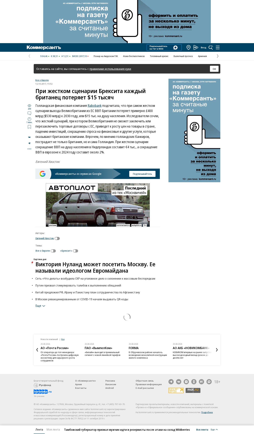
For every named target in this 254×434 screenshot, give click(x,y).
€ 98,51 (54, 56)
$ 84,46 (44, 56)
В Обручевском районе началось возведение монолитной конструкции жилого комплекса (148, 355)
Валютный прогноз (183, 56)
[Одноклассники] (193, 381)
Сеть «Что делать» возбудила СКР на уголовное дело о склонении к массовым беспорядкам (95, 278)
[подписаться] (58, 238)
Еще (38, 305)
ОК (214, 69)
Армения (202, 56)
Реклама (110, 380)
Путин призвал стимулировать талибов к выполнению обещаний (78, 285)
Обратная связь (145, 380)
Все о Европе (42, 80)
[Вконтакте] (178, 381)
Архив (78, 384)
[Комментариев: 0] (29, 113)
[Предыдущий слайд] (37, 349)
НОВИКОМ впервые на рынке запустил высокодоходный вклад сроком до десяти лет (192, 355)
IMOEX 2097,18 (79, 56)
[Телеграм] (171, 381)
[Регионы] (188, 47)
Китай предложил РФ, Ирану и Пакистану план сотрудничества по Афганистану (87, 292)
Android (109, 387)
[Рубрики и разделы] (217, 47)
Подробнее (207, 412)
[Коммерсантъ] (44, 47)
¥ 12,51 (65, 56)
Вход (203, 47)
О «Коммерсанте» (85, 380)
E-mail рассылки (145, 387)
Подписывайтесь (142, 173)
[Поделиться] (29, 137)
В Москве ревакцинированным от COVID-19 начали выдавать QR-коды (81, 299)
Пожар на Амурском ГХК (106, 56)
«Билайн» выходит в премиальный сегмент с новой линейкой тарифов (102, 354)
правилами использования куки (110, 69)
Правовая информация (149, 384)
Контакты (80, 387)
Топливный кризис (159, 56)
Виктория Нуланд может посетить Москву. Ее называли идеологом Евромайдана (95, 267)
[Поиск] (210, 47)
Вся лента (202, 429)
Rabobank (95, 105)
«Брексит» (66, 250)
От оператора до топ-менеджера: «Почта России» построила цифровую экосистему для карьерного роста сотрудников (60, 356)
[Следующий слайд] (216, 349)
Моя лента (53, 429)
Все (62, 339)
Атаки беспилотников (134, 56)
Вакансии (110, 384)
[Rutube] (201, 381)
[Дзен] (186, 381)
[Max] (209, 381)
